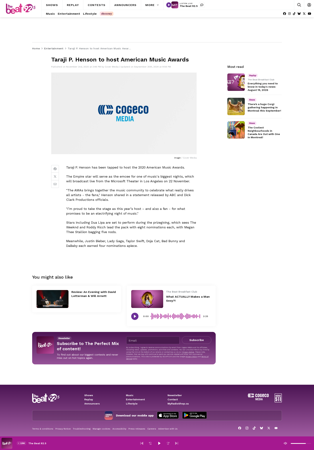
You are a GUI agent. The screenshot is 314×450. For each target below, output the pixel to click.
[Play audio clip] (134, 316)
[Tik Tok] (294, 13)
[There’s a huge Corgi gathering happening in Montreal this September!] (236, 106)
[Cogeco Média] (258, 399)
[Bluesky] (299, 13)
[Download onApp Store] (167, 416)
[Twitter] (55, 176)
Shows (88, 395)
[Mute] (285, 443)
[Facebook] (284, 13)
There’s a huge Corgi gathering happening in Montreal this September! (264, 107)
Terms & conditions (42, 429)
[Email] (55, 184)
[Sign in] (309, 5)
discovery (106, 13)
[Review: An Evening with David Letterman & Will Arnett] (53, 299)
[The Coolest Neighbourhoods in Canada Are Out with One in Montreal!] (236, 130)
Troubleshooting (81, 429)
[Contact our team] (202, 5)
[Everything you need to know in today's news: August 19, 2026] (236, 82)
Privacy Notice (188, 352)
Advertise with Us (168, 429)
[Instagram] (289, 13)
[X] (304, 13)
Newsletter (175, 395)
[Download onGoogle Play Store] (194, 416)
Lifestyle (132, 403)
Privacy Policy (191, 356)
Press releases (136, 429)
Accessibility (119, 429)
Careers (151, 429)
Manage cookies (101, 429)
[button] (141, 443)
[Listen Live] (169, 5)
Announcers (92, 403)
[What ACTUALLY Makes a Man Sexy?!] (147, 299)
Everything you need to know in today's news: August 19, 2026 (263, 86)
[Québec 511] (278, 401)
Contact (173, 399)
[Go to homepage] (21, 9)
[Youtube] (309, 13)
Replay (88, 399)
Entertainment (135, 399)
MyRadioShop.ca (178, 403)
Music (129, 395)
